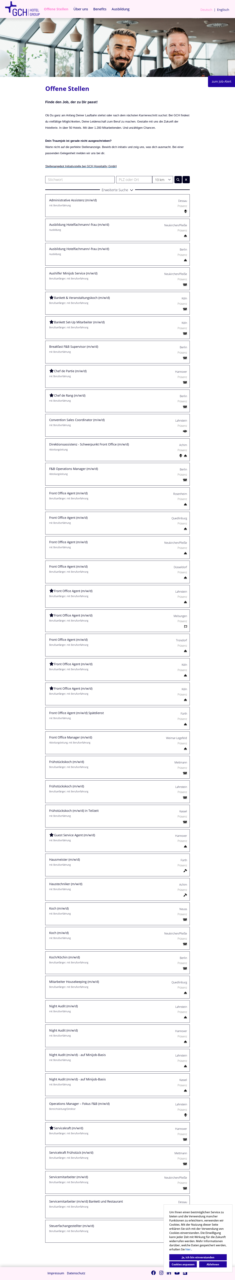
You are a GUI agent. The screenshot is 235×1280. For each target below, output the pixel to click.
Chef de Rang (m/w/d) (69, 395)
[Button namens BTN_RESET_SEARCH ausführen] (186, 179)
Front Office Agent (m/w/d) (68, 493)
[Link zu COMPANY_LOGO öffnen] (22, 9)
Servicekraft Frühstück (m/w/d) (71, 1152)
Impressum (55, 1273)
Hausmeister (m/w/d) (64, 859)
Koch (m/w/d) (59, 908)
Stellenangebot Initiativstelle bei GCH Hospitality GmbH (81, 166)
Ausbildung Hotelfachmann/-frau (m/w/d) (79, 224)
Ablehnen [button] (213, 1264)
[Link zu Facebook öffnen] (153, 1273)
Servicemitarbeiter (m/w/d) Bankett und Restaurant (86, 1201)
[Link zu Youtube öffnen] (177, 1273)
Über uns (80, 9)
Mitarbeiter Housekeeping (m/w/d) (74, 982)
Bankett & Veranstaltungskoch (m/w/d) (82, 298)
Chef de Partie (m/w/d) (70, 371)
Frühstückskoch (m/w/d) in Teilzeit (74, 811)
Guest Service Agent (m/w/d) (74, 835)
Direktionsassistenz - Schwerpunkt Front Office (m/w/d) (89, 444)
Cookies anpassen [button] (183, 1264)
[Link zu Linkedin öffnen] (169, 1273)
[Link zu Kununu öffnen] (185, 1273)
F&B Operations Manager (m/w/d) (73, 469)
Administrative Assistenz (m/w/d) (73, 200)
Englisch (223, 10)
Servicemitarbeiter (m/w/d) (68, 1177)
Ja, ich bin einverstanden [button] (198, 1257)
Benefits (99, 9)
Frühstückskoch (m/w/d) (66, 762)
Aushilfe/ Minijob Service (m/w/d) (73, 273)
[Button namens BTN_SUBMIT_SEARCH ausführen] (178, 179)
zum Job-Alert (221, 81)
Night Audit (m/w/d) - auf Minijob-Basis (77, 1055)
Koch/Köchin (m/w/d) (64, 957)
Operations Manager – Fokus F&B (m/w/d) (79, 1104)
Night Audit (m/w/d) (63, 1006)
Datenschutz (76, 1273)
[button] (117, 189)
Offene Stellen (56, 9)
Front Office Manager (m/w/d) (70, 737)
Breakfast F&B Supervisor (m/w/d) (73, 346)
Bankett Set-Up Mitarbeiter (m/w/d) (79, 322)
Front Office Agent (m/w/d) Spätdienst (76, 713)
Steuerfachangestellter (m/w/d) (71, 1226)
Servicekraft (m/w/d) (68, 1128)
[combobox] (162, 179)
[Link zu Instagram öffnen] (161, 1273)
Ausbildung (121, 9)
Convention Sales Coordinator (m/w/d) (77, 420)
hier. (188, 1249)
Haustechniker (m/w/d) (65, 884)
